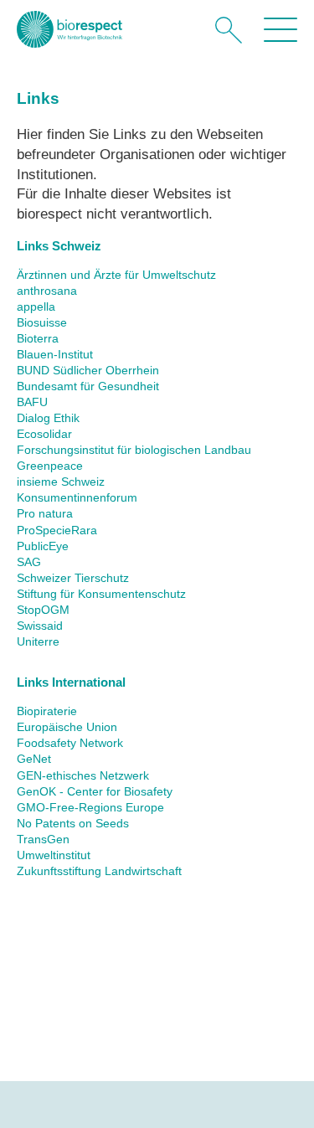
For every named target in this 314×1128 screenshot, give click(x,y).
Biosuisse (42, 323)
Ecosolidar (44, 434)
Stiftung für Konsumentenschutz (101, 594)
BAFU (32, 402)
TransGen (43, 839)
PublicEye (43, 546)
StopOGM (43, 610)
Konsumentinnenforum (77, 498)
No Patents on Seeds (73, 823)
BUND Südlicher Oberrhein (88, 370)
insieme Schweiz (61, 482)
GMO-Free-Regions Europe (90, 807)
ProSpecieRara (57, 530)
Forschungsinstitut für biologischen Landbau (134, 450)
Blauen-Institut (55, 354)
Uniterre (38, 642)
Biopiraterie (47, 711)
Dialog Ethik (48, 418)
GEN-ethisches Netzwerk (83, 776)
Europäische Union (67, 727)
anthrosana (47, 291)
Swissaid (40, 626)
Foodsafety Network (70, 743)
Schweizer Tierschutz (73, 578)
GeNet (34, 759)
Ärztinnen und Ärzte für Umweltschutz (116, 275)
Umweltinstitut (53, 855)
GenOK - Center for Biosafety (94, 791)
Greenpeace (50, 466)
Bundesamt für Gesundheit (88, 386)
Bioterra (38, 338)
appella (36, 307)
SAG (29, 562)
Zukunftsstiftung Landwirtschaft (99, 871)
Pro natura (45, 513)
